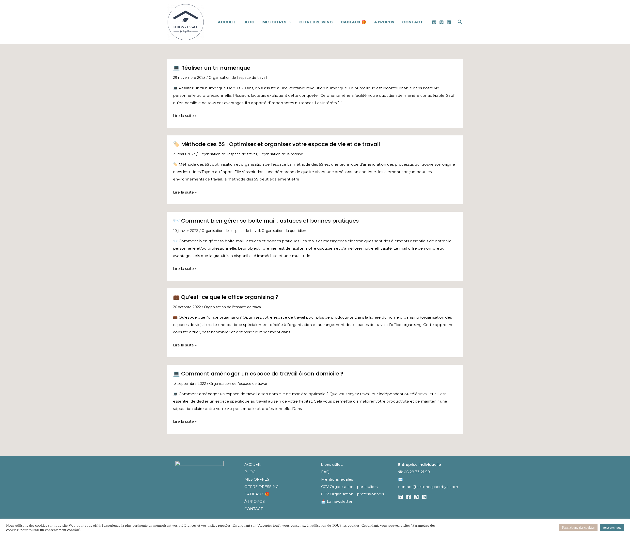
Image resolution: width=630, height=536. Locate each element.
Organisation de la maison (281, 154)
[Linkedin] (449, 22)
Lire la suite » (185, 116)
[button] (288, 22)
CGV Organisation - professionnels (352, 494)
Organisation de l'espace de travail (238, 77)
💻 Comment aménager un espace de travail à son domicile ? (258, 373)
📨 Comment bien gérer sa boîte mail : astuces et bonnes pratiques (266, 221)
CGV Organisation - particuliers (349, 486)
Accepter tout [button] (612, 527)
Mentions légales (337, 479)
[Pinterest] (441, 22)
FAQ (325, 472)
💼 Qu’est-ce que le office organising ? (225, 297)
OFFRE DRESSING (316, 22)
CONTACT (412, 22)
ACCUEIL (227, 22)
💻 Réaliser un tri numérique (211, 68)
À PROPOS (384, 22)
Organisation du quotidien (284, 230)
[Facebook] (408, 496)
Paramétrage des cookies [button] (578, 527)
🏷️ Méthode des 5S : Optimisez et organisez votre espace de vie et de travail (276, 144)
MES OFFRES (274, 22)
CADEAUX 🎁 (353, 22)
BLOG (248, 22)
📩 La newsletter (336, 501)
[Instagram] (434, 22)
